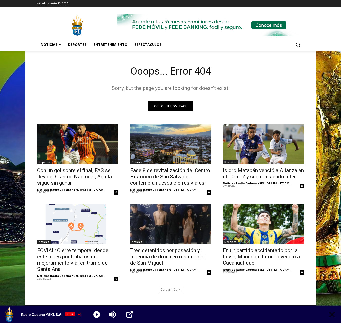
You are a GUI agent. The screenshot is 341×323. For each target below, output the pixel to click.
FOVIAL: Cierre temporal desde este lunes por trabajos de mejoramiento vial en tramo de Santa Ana (72, 259)
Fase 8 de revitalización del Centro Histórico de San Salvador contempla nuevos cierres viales (170, 176)
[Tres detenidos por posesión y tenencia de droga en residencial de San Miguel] (170, 224)
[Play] (97, 314)
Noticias (137, 162)
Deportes (45, 162)
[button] (298, 45)
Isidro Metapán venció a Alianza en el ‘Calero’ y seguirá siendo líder (263, 173)
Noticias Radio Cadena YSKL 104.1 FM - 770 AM (70, 189)
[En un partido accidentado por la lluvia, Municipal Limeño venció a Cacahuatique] (263, 224)
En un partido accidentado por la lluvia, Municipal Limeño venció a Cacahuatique (261, 256)
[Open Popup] (129, 314)
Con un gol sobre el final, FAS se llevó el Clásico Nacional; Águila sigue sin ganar (74, 176)
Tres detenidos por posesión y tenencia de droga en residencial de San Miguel (167, 256)
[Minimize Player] (332, 314)
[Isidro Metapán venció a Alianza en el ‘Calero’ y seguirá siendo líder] (263, 144)
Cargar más (169, 289)
